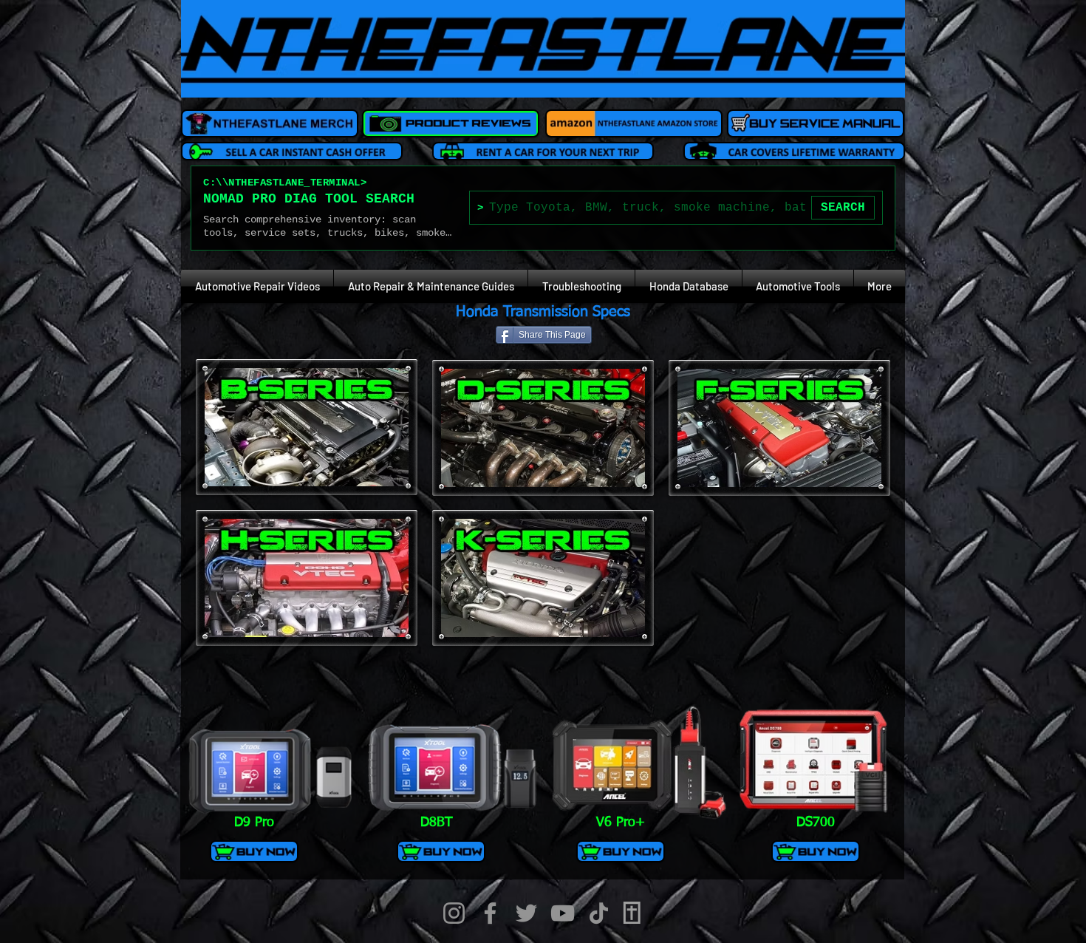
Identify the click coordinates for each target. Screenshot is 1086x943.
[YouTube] (562, 913)
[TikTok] (598, 913)
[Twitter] (526, 913)
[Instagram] (454, 913)
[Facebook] (490, 913)
